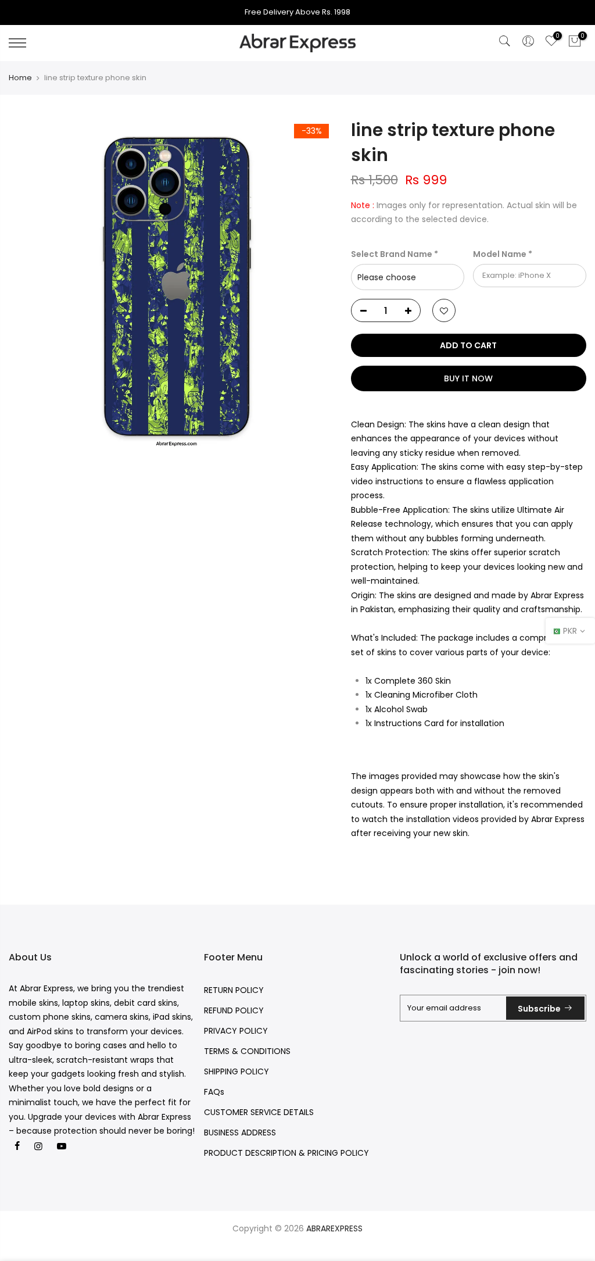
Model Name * (502, 254)
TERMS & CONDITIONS (247, 1051)
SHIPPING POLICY (236, 1071)
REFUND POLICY (234, 1010)
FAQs (214, 1092)
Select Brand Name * (394, 254)
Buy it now (468, 378)
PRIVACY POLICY (236, 1031)
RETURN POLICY (234, 990)
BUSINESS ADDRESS (240, 1132)
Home (20, 78)
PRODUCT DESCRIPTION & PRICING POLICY (286, 1153)
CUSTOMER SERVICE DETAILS (259, 1112)
